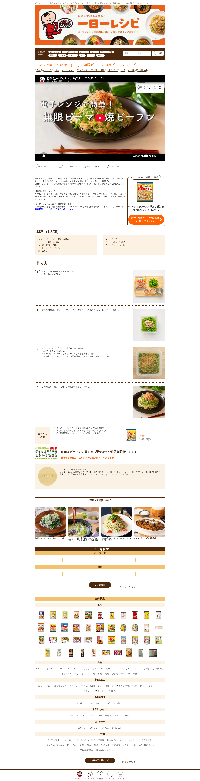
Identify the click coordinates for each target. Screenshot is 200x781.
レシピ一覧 (73, 3)
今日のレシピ (61, 3)
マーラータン (107, 52)
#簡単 (56, 70)
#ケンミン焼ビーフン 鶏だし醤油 (91, 70)
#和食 (122, 70)
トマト (62, 55)
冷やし (100, 55)
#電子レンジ (112, 70)
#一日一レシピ (68, 70)
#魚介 (38, 70)
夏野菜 (53, 55)
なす (82, 55)
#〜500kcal (142, 70)
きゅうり (73, 55)
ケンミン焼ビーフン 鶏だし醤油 (91, 3)
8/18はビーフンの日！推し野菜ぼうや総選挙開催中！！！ (99, 451)
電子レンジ (54, 52)
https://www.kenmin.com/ (144, 440)
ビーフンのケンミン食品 (44, 3)
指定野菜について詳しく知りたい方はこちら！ (55, 209)
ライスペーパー (70, 52)
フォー (95, 52)
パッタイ (84, 52)
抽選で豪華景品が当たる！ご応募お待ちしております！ (88, 458)
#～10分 (131, 70)
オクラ (91, 55)
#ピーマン (47, 70)
